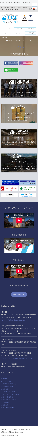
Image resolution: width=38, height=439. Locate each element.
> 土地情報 (5, 402)
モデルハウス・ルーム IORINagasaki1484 (7, 29)
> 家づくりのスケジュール (10, 394)
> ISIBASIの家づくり (8, 384)
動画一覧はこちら (19, 294)
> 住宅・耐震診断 (7, 397)
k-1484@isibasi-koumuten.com (13, 320)
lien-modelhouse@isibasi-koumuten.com (17, 358)
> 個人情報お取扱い (8, 407)
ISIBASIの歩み (31, 28)
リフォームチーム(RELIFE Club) (31, 33)
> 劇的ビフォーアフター (9, 400)
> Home (4, 378)
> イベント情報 (6, 381)
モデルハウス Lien (19, 28)
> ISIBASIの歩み (7, 386)
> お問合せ (5, 405)
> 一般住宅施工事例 (8, 392)
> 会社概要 (5, 389)
